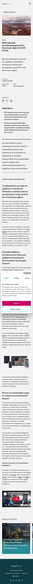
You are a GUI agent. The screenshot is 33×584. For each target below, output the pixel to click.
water (27, 477)
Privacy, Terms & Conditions (12, 573)
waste (20, 477)
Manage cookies (15, 309)
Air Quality (20, 86)
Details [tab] (16, 278)
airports (13, 475)
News (4, 40)
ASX (14, 86)
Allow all (16, 303)
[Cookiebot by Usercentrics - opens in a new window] (23, 273)
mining (4, 477)
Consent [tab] (6, 278)
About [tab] (27, 278)
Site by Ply (25, 573)
